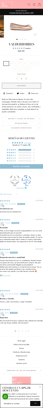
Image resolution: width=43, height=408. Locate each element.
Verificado (20, 188)
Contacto (21, 359)
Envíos (21, 348)
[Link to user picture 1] (5, 279)
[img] (5, 201)
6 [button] (26, 39)
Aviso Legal (21, 341)
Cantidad (21, 74)
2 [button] (19, 39)
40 (37, 63)
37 (18, 63)
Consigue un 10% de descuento (21, 370)
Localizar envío (21, 363)
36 (12, 63)
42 (21, 69)
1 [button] (17, 39)
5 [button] (24, 39)
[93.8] (14, 179)
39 (31, 63)
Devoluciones (21, 123)
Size (21, 59)
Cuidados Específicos (21, 128)
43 (28, 69)
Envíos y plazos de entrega (21, 119)
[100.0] (26, 179)
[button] (18, 48)
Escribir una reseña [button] (21, 166)
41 (15, 69)
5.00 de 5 (27, 143)
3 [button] (21, 39)
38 (24, 63)
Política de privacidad (21, 344)
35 (6, 63)
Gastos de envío (21, 356)
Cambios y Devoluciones (21, 352)
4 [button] (22, 39)
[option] (21, 12)
